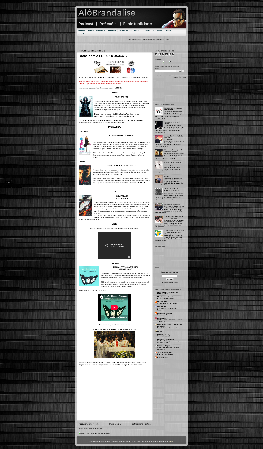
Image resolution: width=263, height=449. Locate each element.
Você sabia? (157, 31)
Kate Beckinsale (130, 362)
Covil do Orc (161, 306)
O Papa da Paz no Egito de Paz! (167, 303)
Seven (140, 365)
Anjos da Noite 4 (92, 362)
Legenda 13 (167, 176)
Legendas (112, 31)
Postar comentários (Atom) (93, 428)
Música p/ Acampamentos (99, 365)
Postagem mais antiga (141, 424)
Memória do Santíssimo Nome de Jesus (169, 328)
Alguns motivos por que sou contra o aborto (173, 108)
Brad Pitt (101, 362)
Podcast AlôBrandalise (96, 31)
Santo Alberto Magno (164, 352)
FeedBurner (174, 282)
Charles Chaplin (110, 362)
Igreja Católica (83, 34)
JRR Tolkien (120, 362)
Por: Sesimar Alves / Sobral (165, 298)
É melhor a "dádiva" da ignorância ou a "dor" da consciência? (171, 190)
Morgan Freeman (84, 365)
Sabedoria (146, 31)
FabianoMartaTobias (164, 313)
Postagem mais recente (89, 424)
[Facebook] (173, 62)
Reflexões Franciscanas (165, 339)
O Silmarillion (132, 365)
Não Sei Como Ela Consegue (117, 365)
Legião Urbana (141, 362)
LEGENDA (118, 88)
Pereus (159, 331)
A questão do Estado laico (172, 204)
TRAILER (120, 122)
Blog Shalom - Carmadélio (166, 297)
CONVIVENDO (162, 302)
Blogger (171, 441)
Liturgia (168, 31)
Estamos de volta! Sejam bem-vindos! (168, 315)
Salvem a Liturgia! (163, 346)
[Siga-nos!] (166, 62)
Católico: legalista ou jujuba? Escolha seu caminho (173, 150)
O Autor (81, 31)
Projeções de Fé (163, 334)
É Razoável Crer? (163, 357)
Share (8, 185)
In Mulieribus (161, 318)
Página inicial (115, 424)
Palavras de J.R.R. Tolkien (129, 31)
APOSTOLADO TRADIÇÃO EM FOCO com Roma (167, 293)
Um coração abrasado (163, 336)
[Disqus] (114, 392)
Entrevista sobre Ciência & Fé (166, 354)
